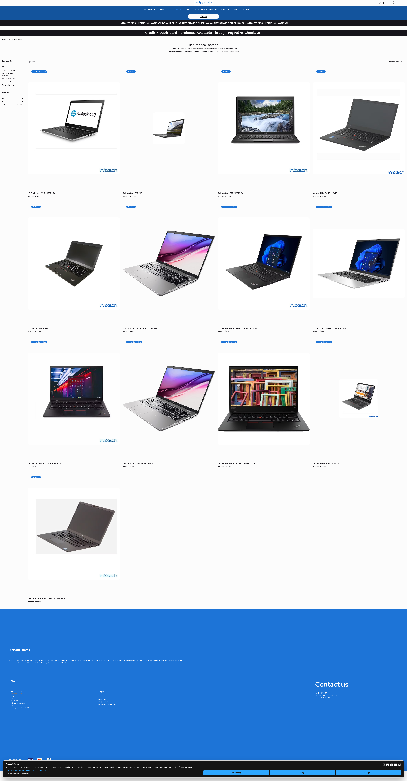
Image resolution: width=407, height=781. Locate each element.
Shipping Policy (103, 702)
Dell (12, 698)
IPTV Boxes (14, 700)
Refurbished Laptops (17, 693)
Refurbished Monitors (18, 703)
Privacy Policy (102, 699)
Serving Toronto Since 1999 (20, 708)
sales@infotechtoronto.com (328, 695)
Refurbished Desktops (18, 691)
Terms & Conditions (104, 697)
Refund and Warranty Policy (107, 704)
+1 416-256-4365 (325, 698)
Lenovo (13, 696)
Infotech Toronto (19, 649)
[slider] (3, 101)
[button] (394, 2)
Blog (12, 705)
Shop (12, 689)
